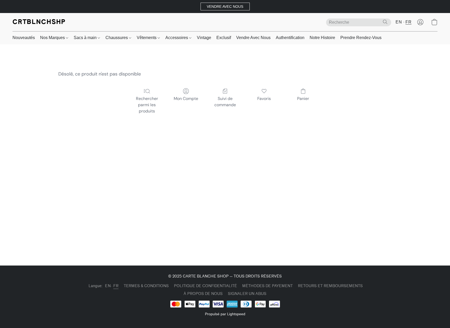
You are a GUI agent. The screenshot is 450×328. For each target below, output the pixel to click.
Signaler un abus (247, 294)
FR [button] (408, 22)
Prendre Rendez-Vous (361, 37)
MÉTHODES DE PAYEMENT (267, 286)
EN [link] (108, 286)
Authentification (290, 37)
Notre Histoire (322, 37)
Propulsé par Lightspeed (225, 314)
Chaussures (117, 37)
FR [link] (115, 286)
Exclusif (223, 37)
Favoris (264, 98)
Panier (303, 98)
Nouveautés (23, 37)
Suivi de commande (225, 102)
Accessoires (177, 37)
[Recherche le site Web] (385, 22)
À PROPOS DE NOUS (203, 294)
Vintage (204, 37)
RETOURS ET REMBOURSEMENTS (330, 286)
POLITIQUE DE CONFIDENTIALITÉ (205, 286)
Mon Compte (186, 98)
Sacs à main (86, 37)
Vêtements (147, 37)
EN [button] (399, 22)
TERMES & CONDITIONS (146, 286)
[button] (225, 6)
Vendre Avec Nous (253, 37)
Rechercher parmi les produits (147, 105)
